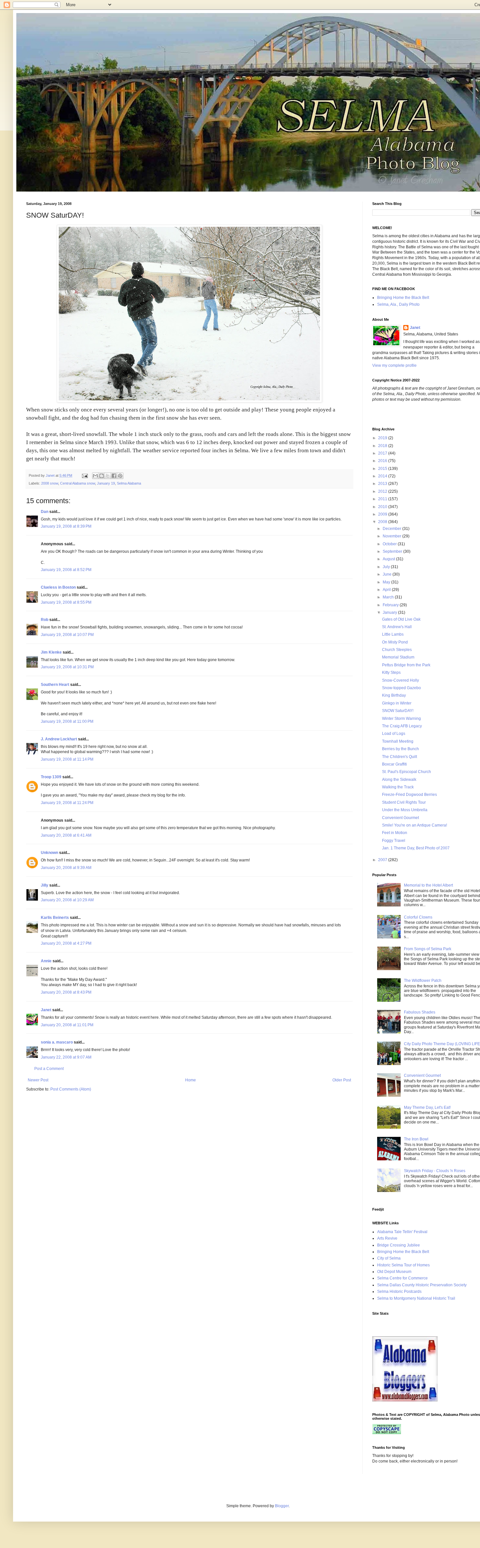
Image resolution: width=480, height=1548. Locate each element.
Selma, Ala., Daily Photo (398, 304)
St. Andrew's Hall (397, 627)
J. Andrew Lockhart (59, 739)
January (390, 612)
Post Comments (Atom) (70, 1089)
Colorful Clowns (418, 917)
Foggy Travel (393, 840)
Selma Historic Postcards (399, 1291)
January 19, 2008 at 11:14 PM (67, 759)
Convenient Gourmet (400, 817)
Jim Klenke (51, 652)
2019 (383, 438)
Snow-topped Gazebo (401, 688)
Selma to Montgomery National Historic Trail (416, 1298)
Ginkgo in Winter (396, 703)
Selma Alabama (129, 483)
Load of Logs (393, 733)
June (387, 574)
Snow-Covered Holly (400, 680)
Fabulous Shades (419, 1012)
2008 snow (49, 483)
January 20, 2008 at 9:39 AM (66, 867)
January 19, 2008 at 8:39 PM (66, 526)
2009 (383, 514)
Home (190, 1080)
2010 (383, 506)
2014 (383, 476)
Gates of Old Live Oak (401, 619)
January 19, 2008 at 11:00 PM (67, 721)
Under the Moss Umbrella (404, 810)
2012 (383, 491)
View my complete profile (394, 365)
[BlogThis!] (101, 475)
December (392, 528)
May (387, 582)
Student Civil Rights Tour (404, 802)
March (389, 597)
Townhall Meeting (397, 741)
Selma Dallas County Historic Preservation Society (422, 1285)
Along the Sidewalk (399, 779)
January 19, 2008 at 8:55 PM (66, 602)
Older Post (341, 1080)
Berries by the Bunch (400, 749)
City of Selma (389, 1258)
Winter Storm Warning (401, 718)
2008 (383, 521)
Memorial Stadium (398, 657)
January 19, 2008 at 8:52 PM (66, 569)
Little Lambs (393, 634)
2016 (383, 460)
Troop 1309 (51, 777)
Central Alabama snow (77, 483)
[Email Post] (84, 475)
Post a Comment (49, 1068)
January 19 (106, 483)
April (387, 589)
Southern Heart (55, 684)
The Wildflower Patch (422, 980)
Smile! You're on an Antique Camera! (414, 825)
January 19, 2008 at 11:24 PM (67, 802)
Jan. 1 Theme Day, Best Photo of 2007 (416, 848)
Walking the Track (398, 787)
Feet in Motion (394, 832)
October (390, 544)
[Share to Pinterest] (120, 475)
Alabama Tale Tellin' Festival (402, 1232)
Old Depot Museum (394, 1271)
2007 (383, 860)
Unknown (49, 852)
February (391, 605)
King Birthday (394, 695)
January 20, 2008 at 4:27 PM (66, 943)
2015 (383, 468)
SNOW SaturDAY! (397, 710)
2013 (383, 483)
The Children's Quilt (399, 756)
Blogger (282, 1506)
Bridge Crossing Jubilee (398, 1245)
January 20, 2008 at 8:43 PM (66, 992)
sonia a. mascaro (57, 1042)
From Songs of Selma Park (427, 949)
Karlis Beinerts (55, 917)
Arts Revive (387, 1238)
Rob (44, 619)
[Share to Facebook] (114, 475)
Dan (44, 511)
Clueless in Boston (58, 587)
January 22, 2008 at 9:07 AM (66, 1057)
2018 (383, 445)
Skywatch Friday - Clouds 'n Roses (434, 1171)
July (387, 567)
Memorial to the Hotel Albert (428, 885)
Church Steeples (397, 649)
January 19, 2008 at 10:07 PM (67, 634)
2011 (383, 499)
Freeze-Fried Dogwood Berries (409, 794)
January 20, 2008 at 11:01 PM (67, 1025)
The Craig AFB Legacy (402, 726)
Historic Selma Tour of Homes (403, 1265)
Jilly (44, 885)
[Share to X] (107, 475)
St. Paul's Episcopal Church (406, 771)
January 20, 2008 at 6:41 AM (66, 835)
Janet (46, 1010)
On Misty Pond (395, 642)
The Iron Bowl (416, 1139)
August (389, 559)
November (392, 536)
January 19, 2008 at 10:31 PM (67, 667)
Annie (46, 961)
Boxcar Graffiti (394, 764)
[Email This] (95, 475)
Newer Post (38, 1080)
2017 (383, 453)
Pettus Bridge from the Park (406, 665)
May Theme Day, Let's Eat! (427, 1107)
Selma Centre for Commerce (402, 1278)
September (393, 551)
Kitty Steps (391, 672)
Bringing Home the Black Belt (403, 297)
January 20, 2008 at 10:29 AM (67, 900)
